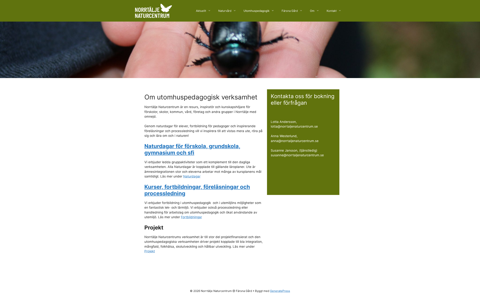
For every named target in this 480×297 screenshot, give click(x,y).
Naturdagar (191, 176)
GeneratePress (280, 291)
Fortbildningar (191, 217)
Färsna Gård (290, 11)
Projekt (149, 251)
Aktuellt (201, 11)
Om (312, 11)
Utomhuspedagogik (256, 11)
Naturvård (224, 11)
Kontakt (332, 11)
